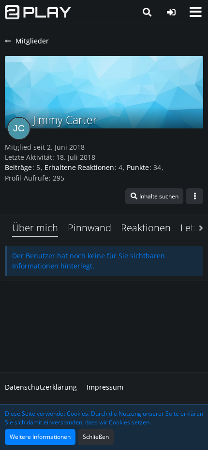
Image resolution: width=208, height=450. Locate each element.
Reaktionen (146, 227)
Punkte (138, 167)
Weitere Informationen (40, 437)
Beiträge (18, 167)
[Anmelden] (171, 12)
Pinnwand (89, 227)
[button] (195, 12)
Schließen (96, 437)
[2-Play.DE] (38, 12)
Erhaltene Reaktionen (79, 167)
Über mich (35, 227)
